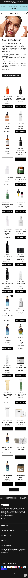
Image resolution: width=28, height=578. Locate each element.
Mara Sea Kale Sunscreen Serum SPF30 (7, 312)
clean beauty (6, 50)
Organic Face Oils (17, 65)
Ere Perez (7, 201)
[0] (26, 13)
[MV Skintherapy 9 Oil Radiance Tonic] (7, 220)
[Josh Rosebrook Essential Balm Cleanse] (7, 384)
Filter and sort (6, 80)
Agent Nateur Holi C (21, 310)
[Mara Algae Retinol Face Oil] (7, 438)
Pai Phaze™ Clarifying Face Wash (20, 395)
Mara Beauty (7, 308)
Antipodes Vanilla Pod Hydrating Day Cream (20, 178)
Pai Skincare (20, 392)
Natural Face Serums (21, 63)
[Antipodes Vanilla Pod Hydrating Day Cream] (20, 168)
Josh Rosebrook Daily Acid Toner (20, 125)
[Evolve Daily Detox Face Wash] (7, 140)
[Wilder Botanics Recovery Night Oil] (20, 88)
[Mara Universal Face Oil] (20, 329)
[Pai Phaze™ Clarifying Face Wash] (20, 384)
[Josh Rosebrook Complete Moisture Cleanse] (7, 411)
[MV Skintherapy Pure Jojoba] (7, 168)
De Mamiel (20, 254)
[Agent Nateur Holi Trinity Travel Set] (20, 411)
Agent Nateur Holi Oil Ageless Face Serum (20, 230)
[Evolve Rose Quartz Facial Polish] (20, 358)
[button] (11, 75)
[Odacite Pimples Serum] (20, 193)
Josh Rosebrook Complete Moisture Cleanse (7, 422)
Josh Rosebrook (20, 123)
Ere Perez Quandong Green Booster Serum (7, 203)
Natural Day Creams (7, 65)
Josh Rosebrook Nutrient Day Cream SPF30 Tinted (7, 369)
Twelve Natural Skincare (20, 149)
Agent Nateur (21, 228)
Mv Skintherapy (7, 176)
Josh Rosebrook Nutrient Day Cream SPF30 (21, 285)
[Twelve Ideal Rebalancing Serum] (20, 140)
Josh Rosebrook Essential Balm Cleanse (7, 395)
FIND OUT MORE (6, 535)
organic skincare (8, 54)
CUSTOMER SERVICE (7, 531)
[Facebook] (2, 518)
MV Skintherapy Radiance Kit (21, 448)
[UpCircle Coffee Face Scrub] (20, 466)
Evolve (7, 148)
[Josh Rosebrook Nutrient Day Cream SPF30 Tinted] (7, 358)
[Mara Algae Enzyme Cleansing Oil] (7, 329)
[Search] (24, 13)
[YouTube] (8, 519)
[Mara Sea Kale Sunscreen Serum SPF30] (7, 301)
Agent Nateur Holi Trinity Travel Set (20, 421)
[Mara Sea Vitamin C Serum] (7, 466)
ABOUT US (4, 526)
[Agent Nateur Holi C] (20, 301)
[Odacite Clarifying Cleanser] (7, 247)
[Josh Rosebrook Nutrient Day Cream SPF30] (20, 274)
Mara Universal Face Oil (20, 339)
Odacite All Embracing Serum (7, 284)
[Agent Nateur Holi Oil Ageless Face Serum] (20, 220)
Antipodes (20, 176)
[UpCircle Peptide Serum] (7, 115)
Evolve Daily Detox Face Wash (7, 150)
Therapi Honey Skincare (7, 96)
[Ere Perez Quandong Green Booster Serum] (7, 193)
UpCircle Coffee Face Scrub (20, 476)
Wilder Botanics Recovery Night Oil (21, 99)
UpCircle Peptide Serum (7, 125)
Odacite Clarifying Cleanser (7, 257)
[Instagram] (5, 518)
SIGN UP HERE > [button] (4, 555)
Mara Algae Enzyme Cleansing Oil (7, 339)
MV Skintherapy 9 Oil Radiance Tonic (7, 230)
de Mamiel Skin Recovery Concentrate (20, 258)
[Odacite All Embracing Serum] (7, 274)
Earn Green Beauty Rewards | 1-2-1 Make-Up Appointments (14, 2)
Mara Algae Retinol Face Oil (7, 448)
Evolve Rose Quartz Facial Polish (21, 368)
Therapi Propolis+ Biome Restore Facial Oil (7, 99)
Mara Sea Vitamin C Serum (7, 476)
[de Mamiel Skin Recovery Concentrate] (20, 247)
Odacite (20, 201)
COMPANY (4, 540)
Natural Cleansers (14, 62)
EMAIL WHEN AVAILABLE (7, 106)
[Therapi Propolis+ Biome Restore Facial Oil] (7, 88)
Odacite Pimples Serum (21, 203)
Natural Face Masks (10, 63)
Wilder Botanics (20, 96)
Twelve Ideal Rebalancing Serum (21, 151)
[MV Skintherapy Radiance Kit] (20, 438)
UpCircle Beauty (7, 123)
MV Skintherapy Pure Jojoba (7, 178)
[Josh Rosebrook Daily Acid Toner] (20, 115)
